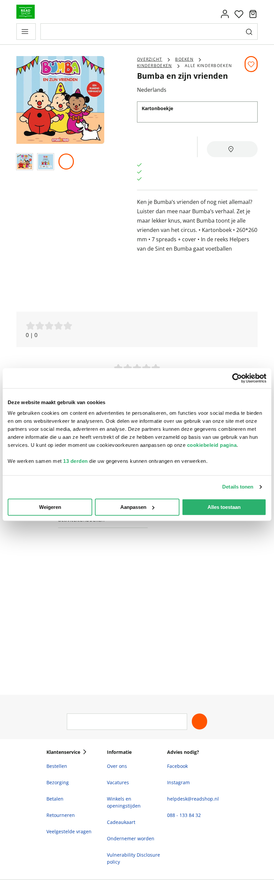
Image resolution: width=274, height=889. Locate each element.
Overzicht (149, 59)
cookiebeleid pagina (212, 445)
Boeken (184, 59)
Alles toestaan (224, 507)
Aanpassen (133, 507)
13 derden (75, 461)
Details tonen (237, 487)
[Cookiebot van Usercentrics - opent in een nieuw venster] (237, 378)
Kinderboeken (154, 65)
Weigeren (50, 507)
